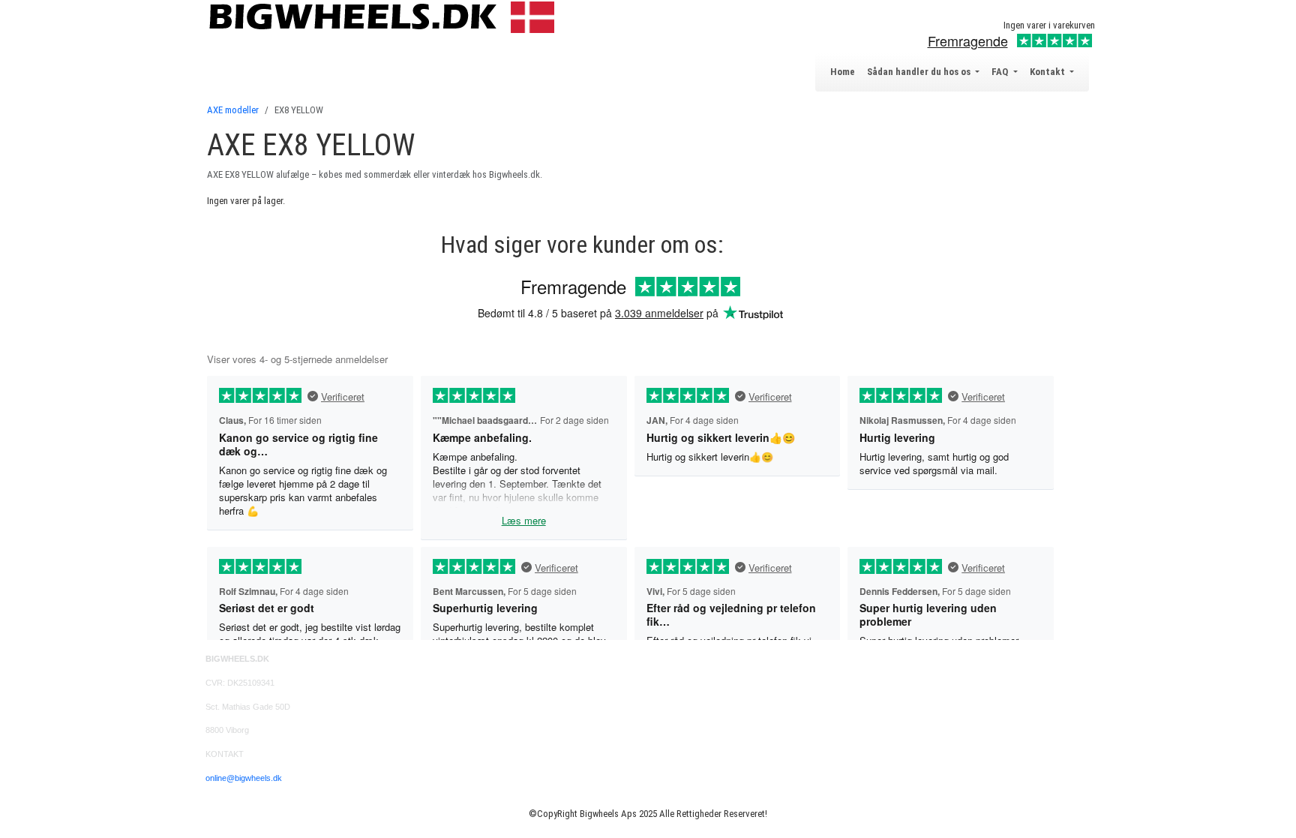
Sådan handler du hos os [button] (920, 71)
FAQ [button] (1001, 71)
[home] (385, 16)
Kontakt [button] (1048, 71)
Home (842, 71)
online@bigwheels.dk (244, 777)
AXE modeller (233, 110)
